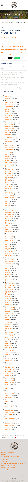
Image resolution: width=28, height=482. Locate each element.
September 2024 (10, 128)
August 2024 (8, 130)
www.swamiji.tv (5, 469)
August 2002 (8, 427)
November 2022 (9, 171)
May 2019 (8, 224)
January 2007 (9, 397)
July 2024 (7, 132)
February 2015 (9, 326)
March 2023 (8, 162)
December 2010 (9, 367)
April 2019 (8, 225)
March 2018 (8, 252)
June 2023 (8, 156)
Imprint (11, 476)
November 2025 (9, 104)
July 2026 (7, 97)
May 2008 (8, 388)
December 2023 (9, 145)
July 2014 (7, 341)
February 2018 (9, 254)
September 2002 (10, 425)
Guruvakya (3, 437)
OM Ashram (4, 461)
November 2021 (9, 194)
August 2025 (8, 108)
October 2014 (9, 336)
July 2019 (7, 220)
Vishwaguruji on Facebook (8, 465)
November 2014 (9, 334)
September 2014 (10, 338)
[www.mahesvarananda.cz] (15, 437)
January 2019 (9, 231)
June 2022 (8, 181)
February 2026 (9, 98)
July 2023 (7, 154)
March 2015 (8, 325)
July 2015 (7, 317)
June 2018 (8, 246)
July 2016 (7, 293)
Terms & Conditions (20, 476)
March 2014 (8, 347)
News (12, 27)
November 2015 (9, 310)
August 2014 (8, 339)
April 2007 (8, 395)
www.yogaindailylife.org (7, 452)
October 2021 (9, 196)
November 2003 (9, 418)
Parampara (11, 435)
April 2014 (8, 345)
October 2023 (9, 149)
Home (2, 435)
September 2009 (10, 382)
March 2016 (8, 300)
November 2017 (9, 261)
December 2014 (9, 332)
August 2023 (8, 153)
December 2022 (9, 169)
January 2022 (9, 188)
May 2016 (8, 296)
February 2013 (9, 354)
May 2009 (8, 384)
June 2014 (8, 343)
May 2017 (8, 272)
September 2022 (10, 175)
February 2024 (9, 140)
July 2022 (7, 179)
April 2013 (8, 353)
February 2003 (9, 420)
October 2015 (9, 311)
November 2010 (9, 369)
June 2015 (8, 319)
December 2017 (9, 259)
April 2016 (8, 298)
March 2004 (8, 414)
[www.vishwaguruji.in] (12, 437)
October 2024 (9, 126)
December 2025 (9, 102)
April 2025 (8, 113)
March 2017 (8, 276)
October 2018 (9, 239)
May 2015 (8, 321)
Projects (22, 435)
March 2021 (8, 207)
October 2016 (9, 287)
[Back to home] (14, 5)
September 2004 (10, 412)
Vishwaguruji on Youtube (8, 467)
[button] (2, 5)
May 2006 (8, 401)
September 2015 (10, 313)
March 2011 (8, 364)
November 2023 (9, 147)
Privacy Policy (14, 478)
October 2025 (9, 106)
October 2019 (9, 214)
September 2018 (10, 240)
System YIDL (4, 454)
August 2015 (8, 315)
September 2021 (10, 197)
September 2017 (10, 265)
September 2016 (10, 289)
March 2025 (8, 115)
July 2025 (7, 110)
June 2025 (8, 112)
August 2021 (8, 199)
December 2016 (9, 283)
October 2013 (9, 351)
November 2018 (9, 237)
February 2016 (9, 302)
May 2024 (8, 136)
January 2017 (9, 280)
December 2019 (9, 211)
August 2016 (8, 291)
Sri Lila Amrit (4, 459)
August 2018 (8, 242)
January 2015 (9, 328)
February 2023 (9, 164)
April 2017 (8, 274)
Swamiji (17, 435)
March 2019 (8, 227)
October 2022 (9, 173)
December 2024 (9, 123)
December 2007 (9, 392)
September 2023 (10, 151)
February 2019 (9, 229)
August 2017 (8, 267)
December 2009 (9, 379)
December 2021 (9, 192)
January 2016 (9, 304)
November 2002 (9, 424)
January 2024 (9, 141)
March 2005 (8, 405)
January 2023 (9, 166)
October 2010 (9, 371)
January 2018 (9, 255)
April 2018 (8, 250)
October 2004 (9, 410)
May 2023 (8, 158)
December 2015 (9, 308)
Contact (9, 437)
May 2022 (8, 183)
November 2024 (9, 125)
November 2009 (9, 381)
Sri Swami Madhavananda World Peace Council (13, 463)
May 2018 (8, 248)
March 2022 (8, 186)
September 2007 (10, 394)
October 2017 (9, 263)
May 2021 (8, 205)
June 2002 (8, 429)
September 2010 (10, 373)
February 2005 (9, 407)
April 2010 (8, 375)
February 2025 (9, 117)
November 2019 (9, 212)
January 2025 (9, 119)
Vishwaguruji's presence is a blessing (11, 88)
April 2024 (8, 138)
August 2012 (8, 358)
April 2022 (8, 184)
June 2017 (8, 270)
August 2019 (8, 218)
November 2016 (9, 285)
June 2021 (8, 203)
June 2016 (8, 295)
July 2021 (7, 201)
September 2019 (10, 216)
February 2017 (9, 278)
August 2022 (8, 177)
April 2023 (8, 160)
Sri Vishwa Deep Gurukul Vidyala (10, 456)
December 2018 (9, 235)
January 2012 (9, 360)
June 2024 (8, 134)
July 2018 (7, 244)
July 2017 (7, 268)
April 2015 (8, 323)
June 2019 (8, 222)
